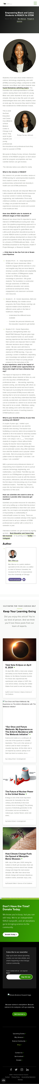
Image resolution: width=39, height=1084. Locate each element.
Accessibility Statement (28, 1077)
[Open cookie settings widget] (3, 1080)
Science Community (18, 1041)
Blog (18, 1045)
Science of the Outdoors (25, 883)
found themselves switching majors (16, 88)
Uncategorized (21, 759)
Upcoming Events (19, 1034)
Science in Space (19, 692)
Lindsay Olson (11, 759)
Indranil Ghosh (11, 821)
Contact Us (18, 1053)
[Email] (23, 579)
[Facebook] (11, 1069)
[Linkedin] (27, 1069)
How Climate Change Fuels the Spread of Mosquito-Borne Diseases (18, 856)
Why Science (18, 1037)
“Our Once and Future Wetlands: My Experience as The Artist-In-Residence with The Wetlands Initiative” (19, 730)
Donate (18, 1060)
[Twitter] (16, 1070)
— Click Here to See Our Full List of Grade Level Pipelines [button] (18, 253)
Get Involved (19, 1014)
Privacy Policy (16, 1077)
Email (8, 973)
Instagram (6, 538)
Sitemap (20, 1079)
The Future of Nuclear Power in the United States (19, 793)
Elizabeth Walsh (12, 883)
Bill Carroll (10, 692)
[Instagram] (22, 1069)
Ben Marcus (22, 19)
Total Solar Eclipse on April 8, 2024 (18, 666)
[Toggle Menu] (35, 3)
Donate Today (10, 934)
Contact (7, 1077)
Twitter (30, 536)
